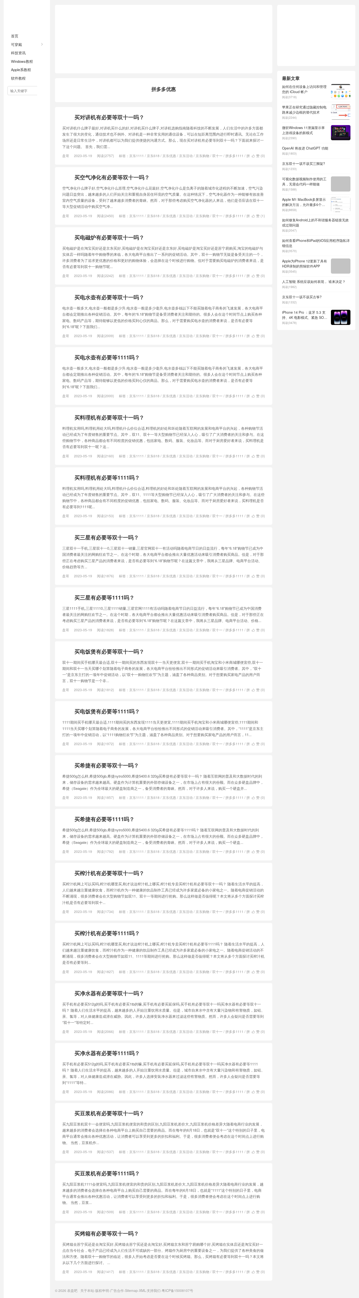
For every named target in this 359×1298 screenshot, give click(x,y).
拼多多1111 (234, 155)
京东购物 (202, 155)
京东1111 (136, 155)
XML (142, 1290)
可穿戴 (16, 44)
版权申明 (102, 1290)
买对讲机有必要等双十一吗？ (109, 117)
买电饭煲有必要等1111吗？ (107, 711)
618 (66, 117)
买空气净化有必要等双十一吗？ (112, 177)
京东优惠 (169, 155)
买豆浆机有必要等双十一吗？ (109, 1113)
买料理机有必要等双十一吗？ (109, 417)
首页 (14, 35)
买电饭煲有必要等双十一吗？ (109, 651)
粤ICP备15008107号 (177, 1290)
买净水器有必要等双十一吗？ (109, 993)
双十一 (217, 155)
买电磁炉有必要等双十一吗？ (109, 237)
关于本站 (87, 1290)
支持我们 (153, 1290)
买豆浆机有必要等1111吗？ (107, 1173)
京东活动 (186, 155)
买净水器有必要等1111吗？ (107, 1053)
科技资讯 (18, 52)
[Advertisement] (163, 39)
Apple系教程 (21, 69)
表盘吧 (27, 14)
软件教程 (18, 78)
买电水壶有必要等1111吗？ (107, 357)
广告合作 (117, 1290)
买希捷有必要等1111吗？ (104, 819)
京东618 (153, 155)
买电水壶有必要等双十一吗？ (109, 297)
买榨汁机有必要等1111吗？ (107, 933)
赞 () (258, 155)
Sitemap (131, 1290)
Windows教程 (22, 61)
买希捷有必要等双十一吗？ (106, 765)
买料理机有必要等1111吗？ (107, 477)
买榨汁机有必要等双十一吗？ (109, 873)
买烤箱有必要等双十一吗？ (106, 1233)
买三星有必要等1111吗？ (104, 597)
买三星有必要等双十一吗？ (106, 537)
